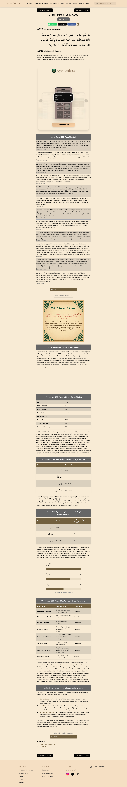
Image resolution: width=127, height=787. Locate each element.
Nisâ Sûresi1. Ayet (46, 706)
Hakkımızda (45, 770)
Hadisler (75, 3)
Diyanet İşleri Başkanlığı (47, 744)
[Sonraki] (86, 100)
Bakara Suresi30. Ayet (47, 699)
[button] (67, 774)
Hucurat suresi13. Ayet (48, 712)
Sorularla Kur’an (54, 3)
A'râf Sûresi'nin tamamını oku (63, 296)
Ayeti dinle (64, 19)
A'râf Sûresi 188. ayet (44, 10)
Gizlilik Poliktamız (47, 773)
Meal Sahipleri (84, 3)
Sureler (29, 3)
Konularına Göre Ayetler (41, 3)
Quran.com (42, 746)
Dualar (63, 3)
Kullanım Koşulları (47, 776)
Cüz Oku (68, 3)
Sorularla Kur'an (23, 773)
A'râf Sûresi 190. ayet (82, 10)
